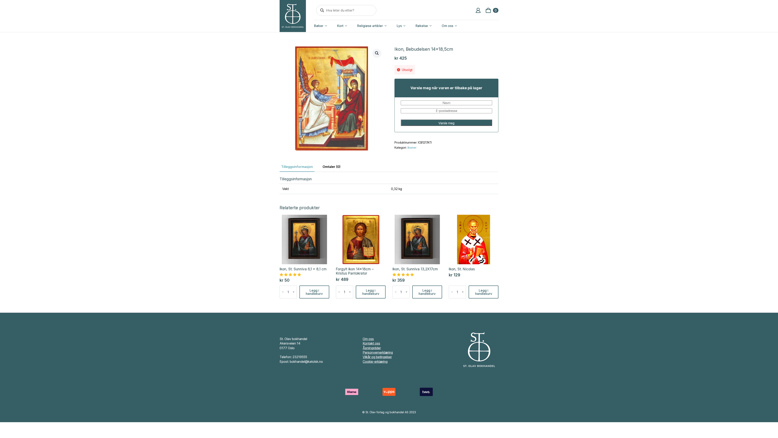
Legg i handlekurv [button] (314, 292)
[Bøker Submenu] (330, 25)
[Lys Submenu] (409, 25)
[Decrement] (283, 292)
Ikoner (412, 147)
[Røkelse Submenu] (435, 25)
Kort (340, 26)
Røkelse (422, 26)
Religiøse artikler (370, 26)
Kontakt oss (371, 343)
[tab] (297, 167)
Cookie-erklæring (375, 362)
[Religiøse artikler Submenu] (390, 25)
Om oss (447, 26)
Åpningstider (372, 348)
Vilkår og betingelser (377, 357)
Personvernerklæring (378, 352)
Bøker (318, 26)
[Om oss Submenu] (460, 25)
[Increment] (293, 292)
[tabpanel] (389, 185)
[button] (377, 53)
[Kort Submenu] (350, 25)
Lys (399, 26)
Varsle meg (446, 123)
